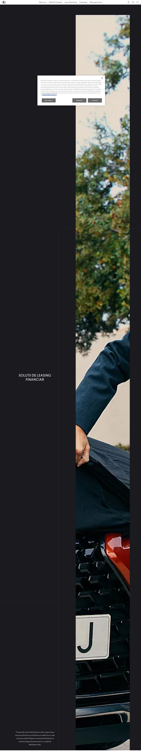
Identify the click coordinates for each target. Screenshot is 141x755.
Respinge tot (79, 100)
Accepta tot (95, 100)
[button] (8, 2)
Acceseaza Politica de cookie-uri (49, 94)
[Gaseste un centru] (128, 2)
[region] (71, 90)
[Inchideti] (102, 78)
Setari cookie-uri (49, 100)
